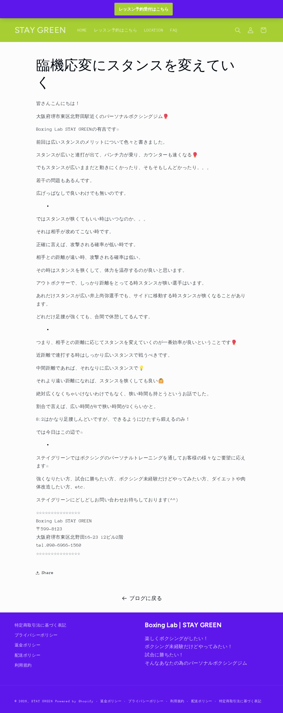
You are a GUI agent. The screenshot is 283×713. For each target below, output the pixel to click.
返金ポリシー (28, 645)
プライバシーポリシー (36, 635)
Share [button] (48, 572)
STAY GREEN (42, 701)
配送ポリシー (28, 655)
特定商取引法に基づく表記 (41, 625)
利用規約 (23, 665)
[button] (237, 30)
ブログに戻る (145, 598)
